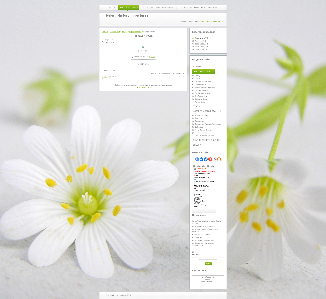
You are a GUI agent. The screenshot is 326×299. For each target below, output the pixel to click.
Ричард (124, 32)
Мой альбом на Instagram (204, 226)
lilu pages (198, 237)
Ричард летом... (200, 46)
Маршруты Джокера (202, 234)
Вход (218, 21)
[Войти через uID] (197, 159)
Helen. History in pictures (127, 15)
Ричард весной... (200, 49)
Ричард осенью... (200, 44)
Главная (105, 32)
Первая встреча (135, 32)
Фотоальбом (115, 32)
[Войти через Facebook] (206, 159)
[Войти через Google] (215, 159)
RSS (213, 21)
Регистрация (205, 21)
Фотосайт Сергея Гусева (204, 240)
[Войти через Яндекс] (210, 159)
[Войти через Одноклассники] (219, 159)
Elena (153, 57)
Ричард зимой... (200, 41)
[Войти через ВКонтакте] (201, 159)
